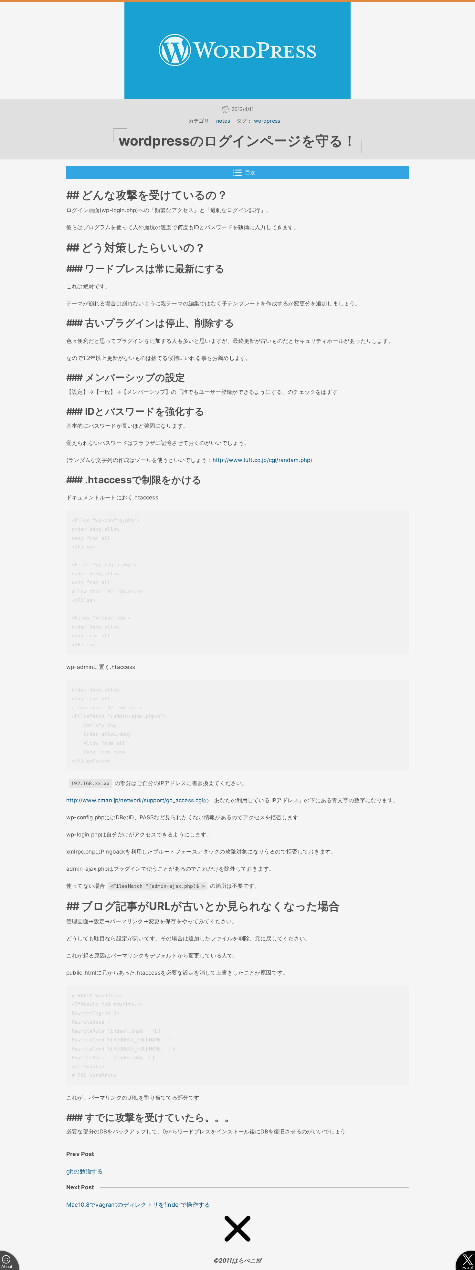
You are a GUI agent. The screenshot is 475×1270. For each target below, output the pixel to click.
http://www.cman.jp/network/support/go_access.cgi (134, 800)
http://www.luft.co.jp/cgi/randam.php (261, 460)
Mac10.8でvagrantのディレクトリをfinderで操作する (138, 1204)
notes (223, 121)
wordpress (267, 121)
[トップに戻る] (237, 1230)
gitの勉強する (84, 1171)
